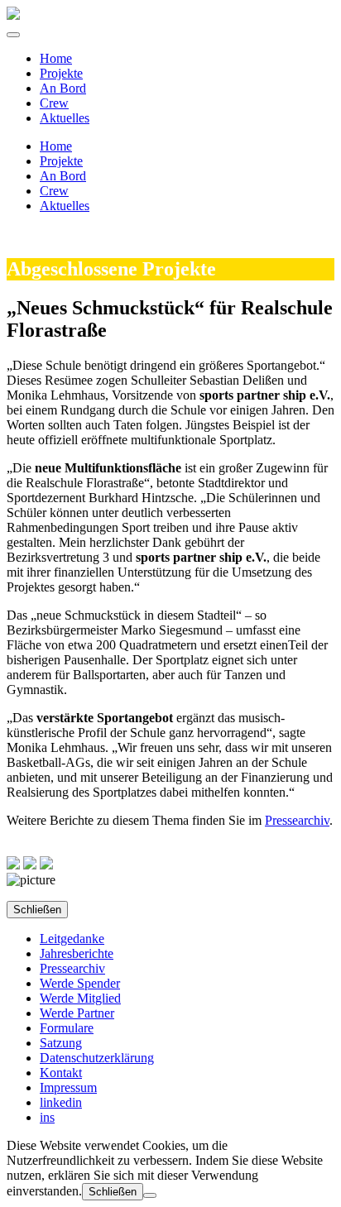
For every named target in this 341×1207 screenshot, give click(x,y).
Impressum (68, 1087)
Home (56, 58)
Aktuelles (64, 118)
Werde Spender (80, 983)
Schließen (37, 909)
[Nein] (149, 1195)
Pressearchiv (297, 820)
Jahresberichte (76, 953)
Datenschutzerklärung (97, 1058)
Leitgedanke (72, 939)
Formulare (67, 1028)
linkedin (61, 1102)
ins (47, 1117)
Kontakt (61, 1073)
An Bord (63, 88)
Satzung (61, 1043)
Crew (54, 103)
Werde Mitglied (80, 998)
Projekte (61, 73)
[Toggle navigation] (13, 34)
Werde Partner (77, 1013)
